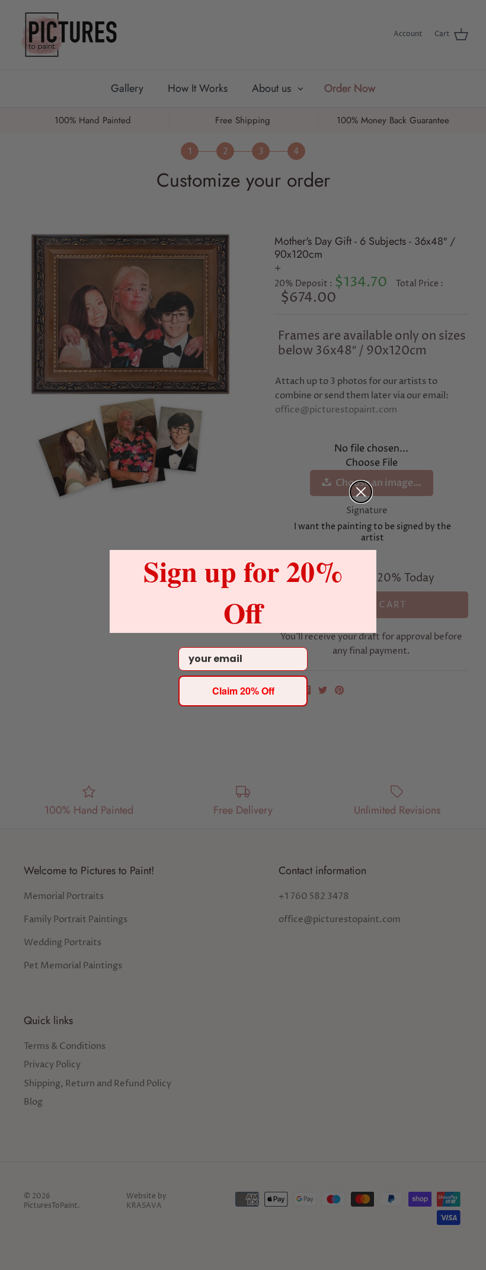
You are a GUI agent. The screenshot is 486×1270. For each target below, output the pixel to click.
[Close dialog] (361, 492)
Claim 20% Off (243, 691)
